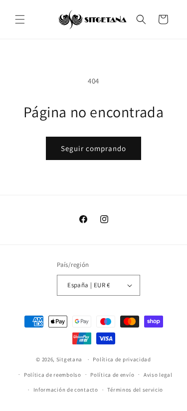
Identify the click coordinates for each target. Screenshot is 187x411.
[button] (20, 19)
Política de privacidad (122, 359)
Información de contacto (65, 389)
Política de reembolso (52, 374)
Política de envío (112, 374)
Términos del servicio (135, 389)
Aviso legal (158, 374)
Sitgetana (69, 359)
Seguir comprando (93, 148)
